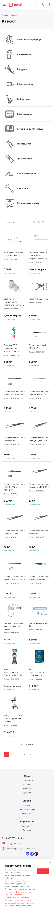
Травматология (24, 158)
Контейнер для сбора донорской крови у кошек (13, 626)
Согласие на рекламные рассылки (18, 900)
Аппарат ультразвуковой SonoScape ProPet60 (13, 672)
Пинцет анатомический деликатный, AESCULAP (14, 578)
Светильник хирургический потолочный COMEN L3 (14, 302)
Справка (27, 800)
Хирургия (22, 69)
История (27, 784)
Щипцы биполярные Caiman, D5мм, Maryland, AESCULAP (38, 255)
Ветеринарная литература (30, 128)
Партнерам (27, 792)
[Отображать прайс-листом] (42, 222)
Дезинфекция (24, 54)
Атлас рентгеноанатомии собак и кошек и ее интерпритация (37, 672)
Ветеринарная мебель (28, 203)
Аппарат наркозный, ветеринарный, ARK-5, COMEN (14, 718)
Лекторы (27, 830)
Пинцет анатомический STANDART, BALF (14, 532)
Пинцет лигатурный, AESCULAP (38, 346)
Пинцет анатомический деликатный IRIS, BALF (39, 485)
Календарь (27, 826)
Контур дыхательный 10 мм (38, 624)
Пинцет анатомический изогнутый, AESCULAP (39, 439)
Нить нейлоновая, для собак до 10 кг (13, 254)
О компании (27, 780)
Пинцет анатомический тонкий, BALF (39, 532)
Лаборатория (23, 99)
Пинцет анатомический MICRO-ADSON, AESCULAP (14, 487)
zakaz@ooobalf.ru (13, 843)
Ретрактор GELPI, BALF (39, 299)
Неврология (23, 188)
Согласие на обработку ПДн (16, 894)
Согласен (43, 871)
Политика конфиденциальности (17, 892)
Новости (27, 788)
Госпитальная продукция (29, 39)
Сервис (27, 805)
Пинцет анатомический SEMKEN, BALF (14, 439)
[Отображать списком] (38, 222)
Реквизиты (27, 813)
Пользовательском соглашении (18, 905)
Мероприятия (27, 821)
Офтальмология (25, 84)
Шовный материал (26, 173)
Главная (5, 15)
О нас (27, 775)
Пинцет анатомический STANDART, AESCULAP (14, 393)
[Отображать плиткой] (34, 222)
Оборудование (24, 113)
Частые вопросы (27, 809)
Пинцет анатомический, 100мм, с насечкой (39, 578)
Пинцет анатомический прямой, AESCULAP (39, 393)
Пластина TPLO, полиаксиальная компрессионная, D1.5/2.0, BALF (11, 348)
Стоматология (24, 143)
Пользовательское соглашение (17, 897)
